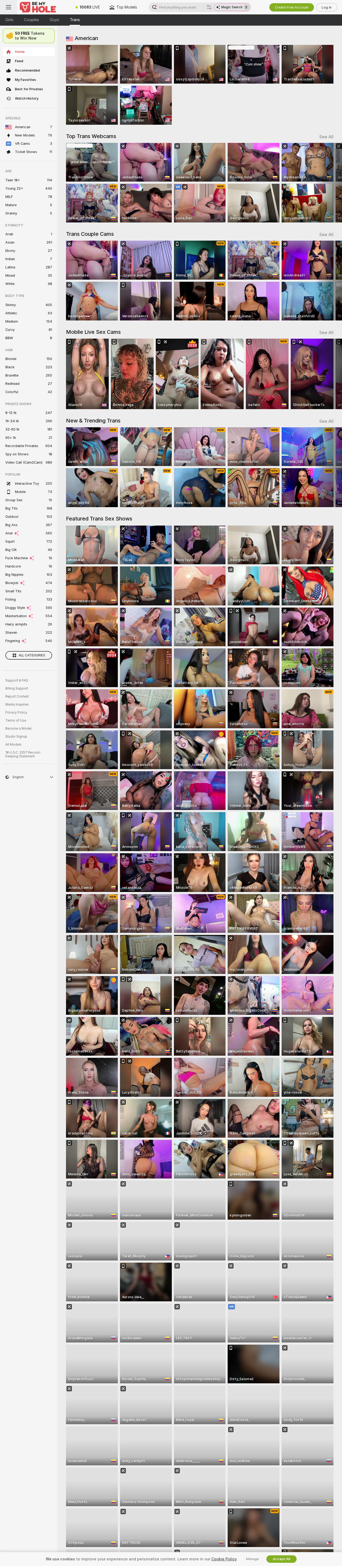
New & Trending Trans (93, 420)
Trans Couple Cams (90, 234)
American (86, 38)
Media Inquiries (17, 704)
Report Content (17, 696)
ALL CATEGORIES (32, 655)
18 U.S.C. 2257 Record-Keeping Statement (23, 754)
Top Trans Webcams (91, 136)
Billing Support (16, 688)
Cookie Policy (223, 1559)
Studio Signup (16, 736)
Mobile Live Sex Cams (93, 332)
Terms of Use (15, 720)
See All (326, 136)
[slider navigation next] (328, 183)
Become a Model (18, 728)
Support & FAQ (16, 680)
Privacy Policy (16, 712)
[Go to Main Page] (44, 7)
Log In (327, 7)
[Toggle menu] (8, 7)
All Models (13, 744)
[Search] (209, 7)
